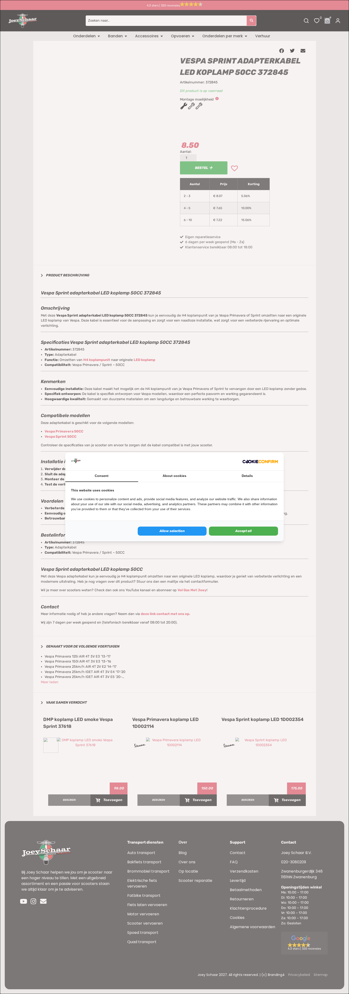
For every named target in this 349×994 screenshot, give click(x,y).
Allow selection (172, 531)
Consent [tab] (101, 476)
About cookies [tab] (174, 476)
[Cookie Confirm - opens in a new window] (260, 461)
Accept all (243, 531)
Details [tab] (247, 476)
